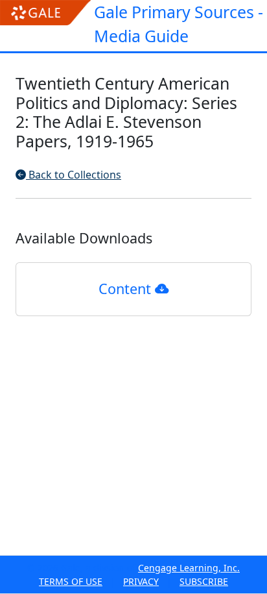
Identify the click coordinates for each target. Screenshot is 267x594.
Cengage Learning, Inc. (189, 568)
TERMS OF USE (70, 581)
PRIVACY (141, 581)
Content (127, 288)
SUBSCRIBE (204, 581)
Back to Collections (73, 174)
